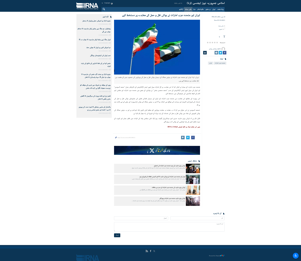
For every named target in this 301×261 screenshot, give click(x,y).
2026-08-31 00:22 (104, 81)
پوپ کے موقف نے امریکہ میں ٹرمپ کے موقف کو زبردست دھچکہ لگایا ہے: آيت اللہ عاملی (95, 87)
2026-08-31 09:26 (104, 70)
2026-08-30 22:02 (104, 92)
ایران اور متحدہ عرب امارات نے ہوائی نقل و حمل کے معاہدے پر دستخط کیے (161, 15)
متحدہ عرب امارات (220, 63)
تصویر (220, 29)
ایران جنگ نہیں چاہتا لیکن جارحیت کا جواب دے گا (95, 39)
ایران (213, 9)
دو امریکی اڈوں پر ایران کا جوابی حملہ (98, 47)
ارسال (117, 235)
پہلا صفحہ (220, 9)
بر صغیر (208, 9)
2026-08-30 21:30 (104, 102)
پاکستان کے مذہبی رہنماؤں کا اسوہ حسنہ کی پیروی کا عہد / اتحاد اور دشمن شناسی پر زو (95, 108)
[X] (154, 251)
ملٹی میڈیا (188, 9)
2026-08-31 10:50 (104, 43)
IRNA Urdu (206, 3)
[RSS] (146, 251)
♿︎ (296, 255)
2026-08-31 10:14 (104, 51)
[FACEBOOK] (150, 251)
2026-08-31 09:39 (104, 59)
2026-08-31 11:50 (104, 24)
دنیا (194, 9)
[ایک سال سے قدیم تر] (193, 168)
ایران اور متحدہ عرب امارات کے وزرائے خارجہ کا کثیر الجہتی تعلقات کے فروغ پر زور (162, 176)
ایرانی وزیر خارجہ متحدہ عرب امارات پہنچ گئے (172, 198)
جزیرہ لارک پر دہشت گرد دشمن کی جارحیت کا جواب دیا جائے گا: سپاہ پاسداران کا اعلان (96, 76)
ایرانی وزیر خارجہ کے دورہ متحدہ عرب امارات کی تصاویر (169, 165)
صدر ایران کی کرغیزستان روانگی (100, 55)
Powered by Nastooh (214, 256)
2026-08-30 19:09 (104, 113)
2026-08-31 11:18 (104, 35)
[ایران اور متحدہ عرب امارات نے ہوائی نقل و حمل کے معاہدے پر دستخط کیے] (157, 47)
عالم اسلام (200, 9)
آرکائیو (181, 9)
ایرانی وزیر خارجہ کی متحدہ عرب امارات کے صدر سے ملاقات (168, 187)
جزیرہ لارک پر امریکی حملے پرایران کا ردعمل (96, 21)
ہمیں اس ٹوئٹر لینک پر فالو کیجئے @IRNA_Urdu (184, 127)
